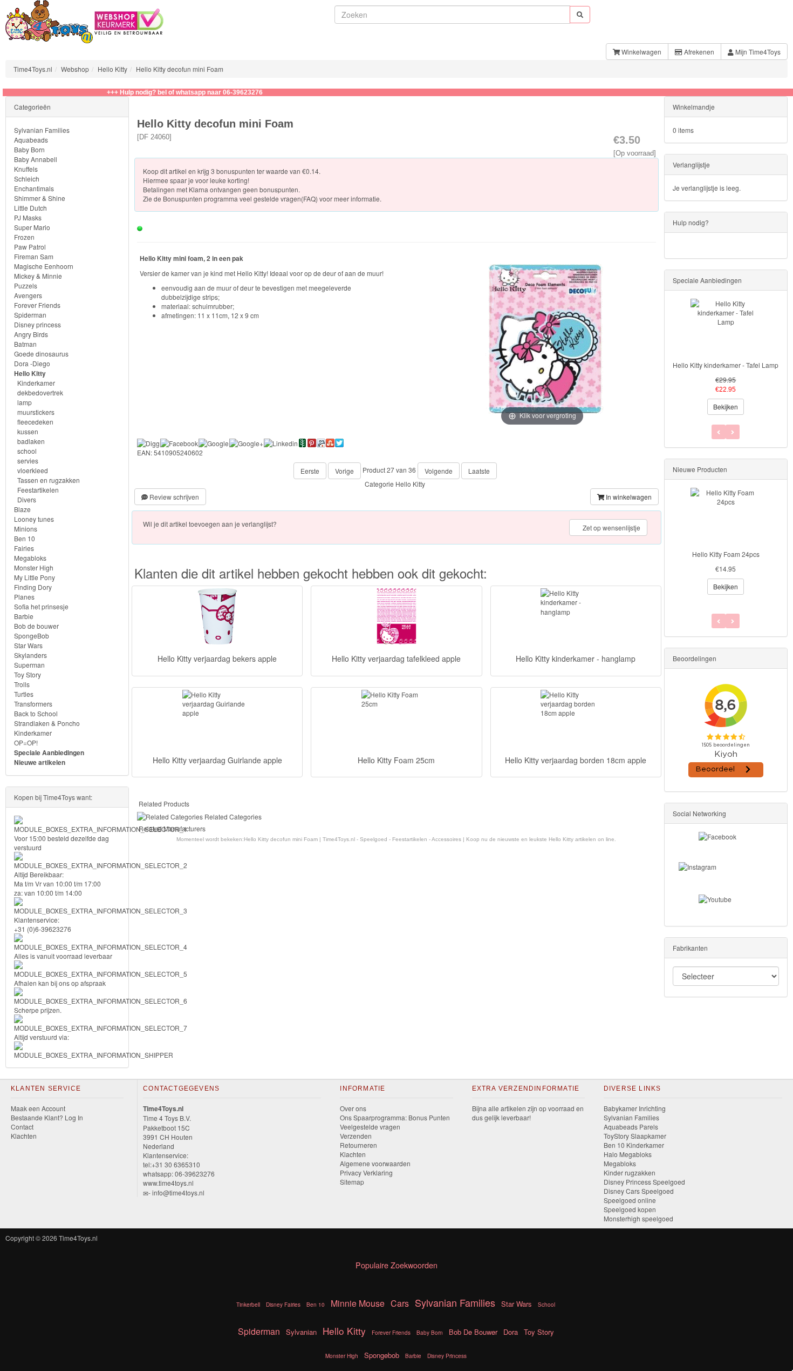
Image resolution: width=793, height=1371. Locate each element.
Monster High (33, 567)
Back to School (36, 713)
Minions (25, 528)
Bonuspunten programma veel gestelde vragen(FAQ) (240, 198)
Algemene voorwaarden (375, 1163)
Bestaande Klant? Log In (47, 1117)
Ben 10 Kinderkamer (634, 1145)
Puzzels (25, 285)
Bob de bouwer (36, 625)
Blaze (22, 509)
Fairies (24, 548)
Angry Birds (31, 334)
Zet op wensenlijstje (610, 527)
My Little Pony (34, 577)
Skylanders (30, 655)
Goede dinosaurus (41, 353)
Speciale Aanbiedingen (49, 752)
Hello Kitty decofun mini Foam (179, 68)
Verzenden (356, 1135)
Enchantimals (34, 188)
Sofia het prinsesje (41, 606)
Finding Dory (33, 587)
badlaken (31, 441)
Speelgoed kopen (630, 1209)
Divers (26, 499)
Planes (24, 596)
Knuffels (26, 168)
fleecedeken (35, 421)
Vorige (344, 470)
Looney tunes (34, 518)
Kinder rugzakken (629, 1172)
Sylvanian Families (42, 130)
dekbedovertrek (40, 392)
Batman (25, 343)
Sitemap (352, 1181)
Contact (22, 1126)
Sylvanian (301, 1332)
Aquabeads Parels (631, 1126)
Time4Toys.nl (32, 68)
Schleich (26, 178)
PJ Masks (28, 217)
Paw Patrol (30, 246)
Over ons (353, 1108)
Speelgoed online (630, 1200)
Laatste (479, 470)
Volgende (439, 470)
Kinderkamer (36, 382)
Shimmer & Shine (39, 198)
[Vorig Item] (733, 621)
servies (27, 460)
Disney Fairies (283, 1304)
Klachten (24, 1135)
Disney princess (37, 324)
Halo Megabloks (628, 1154)
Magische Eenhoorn (43, 266)
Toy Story (27, 674)
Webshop (75, 68)
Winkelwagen (640, 51)
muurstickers (35, 411)
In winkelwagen (628, 496)
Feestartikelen (38, 489)
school (27, 450)
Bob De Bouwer (473, 1332)
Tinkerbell (248, 1304)
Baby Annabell (35, 159)
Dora (510, 1332)
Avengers (28, 295)
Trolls (22, 684)
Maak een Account (38, 1108)
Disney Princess (447, 1356)
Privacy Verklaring (366, 1172)
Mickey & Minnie (38, 275)
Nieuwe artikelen (39, 762)
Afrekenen (698, 51)
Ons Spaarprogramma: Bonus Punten (395, 1117)
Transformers (33, 703)
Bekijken (725, 406)
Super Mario (32, 227)
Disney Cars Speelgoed (639, 1190)
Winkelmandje (694, 106)
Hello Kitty (112, 68)
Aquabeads (31, 139)
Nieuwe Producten (700, 469)
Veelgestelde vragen (370, 1126)
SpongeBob (31, 635)
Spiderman (30, 314)
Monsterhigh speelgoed (638, 1218)
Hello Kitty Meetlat (725, 554)
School (546, 1304)
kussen (27, 431)
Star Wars (28, 645)
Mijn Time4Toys (757, 51)
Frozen (24, 236)
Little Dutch (30, 207)
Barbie (23, 616)
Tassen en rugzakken (48, 480)
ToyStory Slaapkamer (635, 1135)
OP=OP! (26, 742)
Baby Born (29, 149)
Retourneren (358, 1145)
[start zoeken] (580, 14)
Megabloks (30, 557)
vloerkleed (32, 470)
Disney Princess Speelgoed (644, 1181)
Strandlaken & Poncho (47, 723)
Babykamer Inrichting (635, 1108)
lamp (24, 402)
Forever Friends (37, 305)
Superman (29, 664)
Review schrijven (173, 496)
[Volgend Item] (719, 621)
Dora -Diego (32, 363)
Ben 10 (24, 538)
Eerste (309, 470)
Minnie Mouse (358, 1303)
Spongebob (381, 1355)
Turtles (23, 693)
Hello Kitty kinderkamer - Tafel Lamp (725, 364)
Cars (400, 1303)
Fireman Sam (33, 256)
